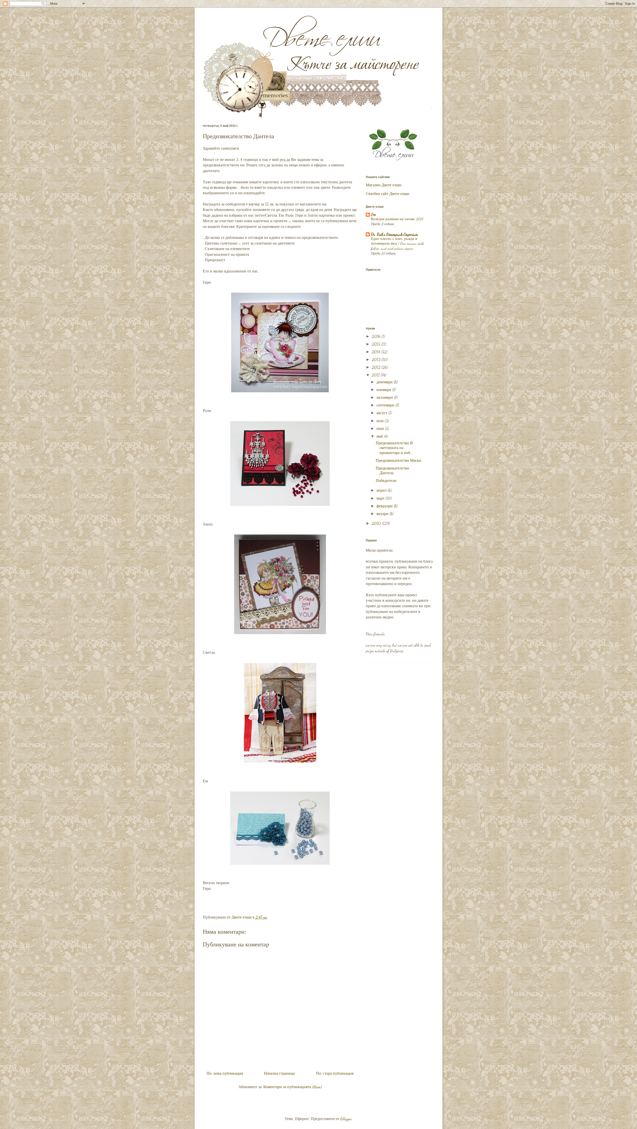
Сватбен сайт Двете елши (387, 193)
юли (380, 420)
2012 (376, 367)
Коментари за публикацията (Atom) (292, 1086)
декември (385, 382)
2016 (376, 336)
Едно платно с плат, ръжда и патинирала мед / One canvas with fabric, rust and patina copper (397, 243)
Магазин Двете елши (383, 185)
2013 (376, 359)
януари (382, 513)
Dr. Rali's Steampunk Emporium (394, 234)
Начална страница (279, 1073)
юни (380, 428)
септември (385, 405)
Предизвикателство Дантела (392, 470)
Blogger (346, 1118)
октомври (385, 397)
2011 (376, 375)
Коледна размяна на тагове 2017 (397, 219)
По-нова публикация (225, 1073)
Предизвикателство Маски (398, 460)
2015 (376, 344)
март (380, 498)
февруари (385, 506)
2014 (376, 351)
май (380, 436)
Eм (373, 214)
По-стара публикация (334, 1073)
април (382, 490)
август (382, 412)
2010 (377, 523)
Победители (386, 480)
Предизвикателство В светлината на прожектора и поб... (394, 448)
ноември (384, 389)
